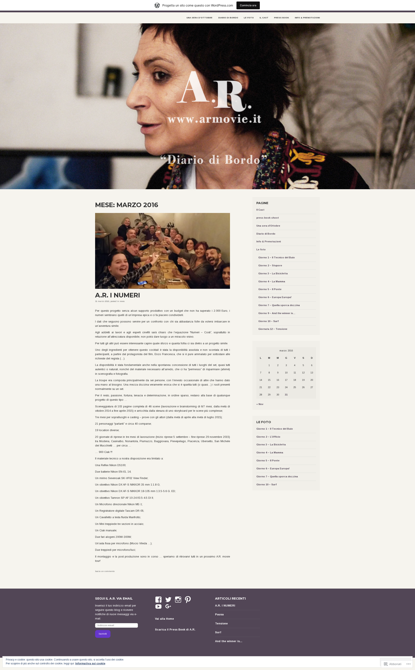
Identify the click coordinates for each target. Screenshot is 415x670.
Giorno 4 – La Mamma (271, 281)
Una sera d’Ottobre (199, 17)
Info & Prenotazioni (307, 17)
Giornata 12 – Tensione (272, 329)
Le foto (249, 17)
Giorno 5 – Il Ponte (269, 289)
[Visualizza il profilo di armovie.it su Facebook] (159, 599)
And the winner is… (228, 641)
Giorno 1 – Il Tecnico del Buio (276, 257)
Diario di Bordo (228, 17)
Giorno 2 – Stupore (270, 265)
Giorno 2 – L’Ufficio (268, 436)
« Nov (259, 404)
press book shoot (267, 217)
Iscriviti (103, 633)
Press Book (281, 17)
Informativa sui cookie (90, 663)
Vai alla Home (164, 618)
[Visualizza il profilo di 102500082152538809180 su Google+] (169, 606)
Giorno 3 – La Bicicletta (273, 273)
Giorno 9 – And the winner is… (276, 313)
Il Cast (264, 17)
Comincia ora (248, 5)
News (122, 301)
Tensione (221, 623)
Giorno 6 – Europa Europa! (275, 297)
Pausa (219, 614)
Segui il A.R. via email (114, 598)
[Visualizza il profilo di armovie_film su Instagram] (179, 599)
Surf (218, 632)
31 (286, 394)
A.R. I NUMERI (117, 295)
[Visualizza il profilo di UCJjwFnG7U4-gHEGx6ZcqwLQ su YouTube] (159, 606)
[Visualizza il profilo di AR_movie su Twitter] (169, 599)
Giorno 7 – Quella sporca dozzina (279, 305)
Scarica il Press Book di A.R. (175, 629)
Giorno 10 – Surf (268, 321)
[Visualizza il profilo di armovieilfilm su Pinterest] (188, 599)
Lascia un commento (105, 571)
